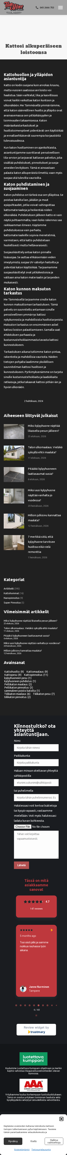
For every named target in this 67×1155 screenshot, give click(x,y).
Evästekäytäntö (22, 1149)
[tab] (16, 1005)
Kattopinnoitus (36, 674)
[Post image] (14, 431)
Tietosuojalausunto (41, 1149)
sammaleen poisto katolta (22, 690)
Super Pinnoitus (12, 602)
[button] (61, 1119)
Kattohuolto (14, 671)
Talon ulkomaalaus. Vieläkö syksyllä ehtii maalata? (45, 450)
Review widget (34, 1027)
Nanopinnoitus (12, 598)
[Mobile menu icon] (60, 7)
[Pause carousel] (36, 1015)
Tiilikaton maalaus (17, 693)
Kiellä (33, 1141)
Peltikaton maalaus (18, 684)
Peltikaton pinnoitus (18, 687)
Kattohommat (11, 593)
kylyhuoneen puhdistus (20, 681)
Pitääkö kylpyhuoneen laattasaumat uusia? (42, 471)
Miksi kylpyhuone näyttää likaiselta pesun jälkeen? (44, 428)
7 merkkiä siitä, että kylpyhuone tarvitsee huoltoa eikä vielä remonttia (41, 544)
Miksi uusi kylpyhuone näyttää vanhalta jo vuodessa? (41, 495)
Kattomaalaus (37, 671)
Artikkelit (9, 588)
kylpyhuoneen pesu (17, 678)
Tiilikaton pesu (44, 693)
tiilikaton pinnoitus (17, 697)
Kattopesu (12, 674)
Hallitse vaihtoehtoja (53, 1141)
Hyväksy (13, 1141)
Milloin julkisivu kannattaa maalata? (44, 518)
